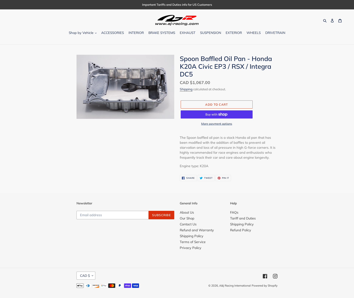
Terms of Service (193, 242)
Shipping (186, 89)
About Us (187, 212)
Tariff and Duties (243, 218)
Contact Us (188, 224)
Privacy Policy (190, 248)
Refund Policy (240, 230)
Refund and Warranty (197, 230)
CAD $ (85, 275)
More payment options (216, 124)
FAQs (234, 212)
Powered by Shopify (264, 285)
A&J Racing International (235, 285)
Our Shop (187, 218)
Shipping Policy (191, 236)
